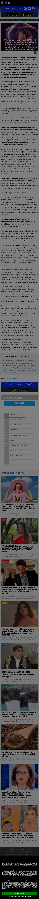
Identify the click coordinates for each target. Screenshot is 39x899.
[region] (19, 877)
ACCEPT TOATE (19, 893)
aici (18, 873)
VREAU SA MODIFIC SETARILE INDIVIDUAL (19, 896)
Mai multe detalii (21, 866)
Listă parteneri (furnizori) (7, 890)
